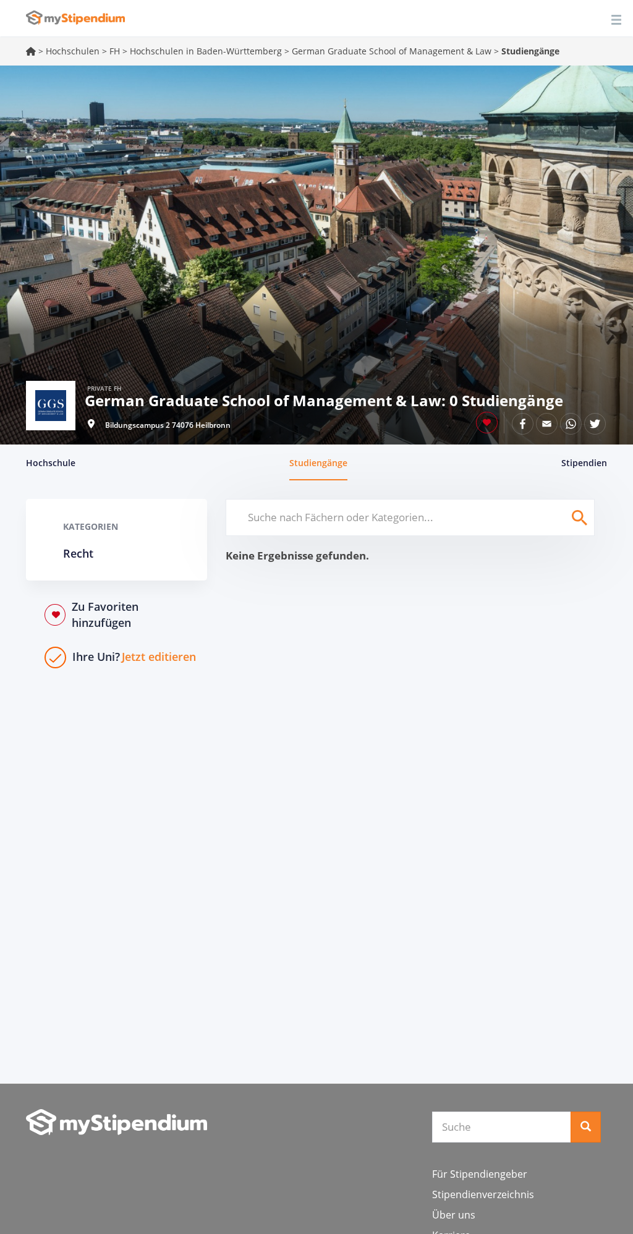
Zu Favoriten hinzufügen (105, 614)
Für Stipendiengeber (479, 1174)
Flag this (487, 422)
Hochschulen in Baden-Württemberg (206, 51)
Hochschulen (73, 51)
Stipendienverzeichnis (483, 1194)
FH (114, 51)
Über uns (453, 1215)
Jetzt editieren (134, 656)
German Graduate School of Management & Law (391, 51)
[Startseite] (116, 1122)
